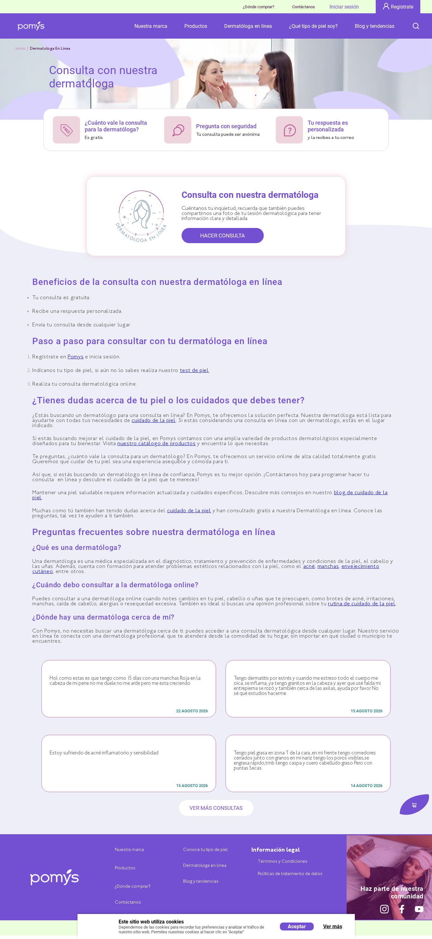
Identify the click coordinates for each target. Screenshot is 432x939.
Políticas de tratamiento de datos (290, 874)
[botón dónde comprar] (414, 805)
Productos (195, 26)
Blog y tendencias (374, 26)
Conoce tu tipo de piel (205, 850)
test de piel (194, 371)
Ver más (332, 926)
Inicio (20, 49)
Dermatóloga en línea (248, 26)
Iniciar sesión (344, 7)
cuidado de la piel (154, 421)
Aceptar (297, 926)
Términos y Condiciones (282, 862)
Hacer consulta (222, 235)
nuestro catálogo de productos (156, 444)
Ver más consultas (216, 808)
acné (309, 566)
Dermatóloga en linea (204, 866)
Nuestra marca (150, 26)
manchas (328, 566)
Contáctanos (303, 6)
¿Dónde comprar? (258, 6)
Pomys (75, 357)
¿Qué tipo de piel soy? (313, 26)
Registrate (402, 7)
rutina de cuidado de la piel (361, 604)
